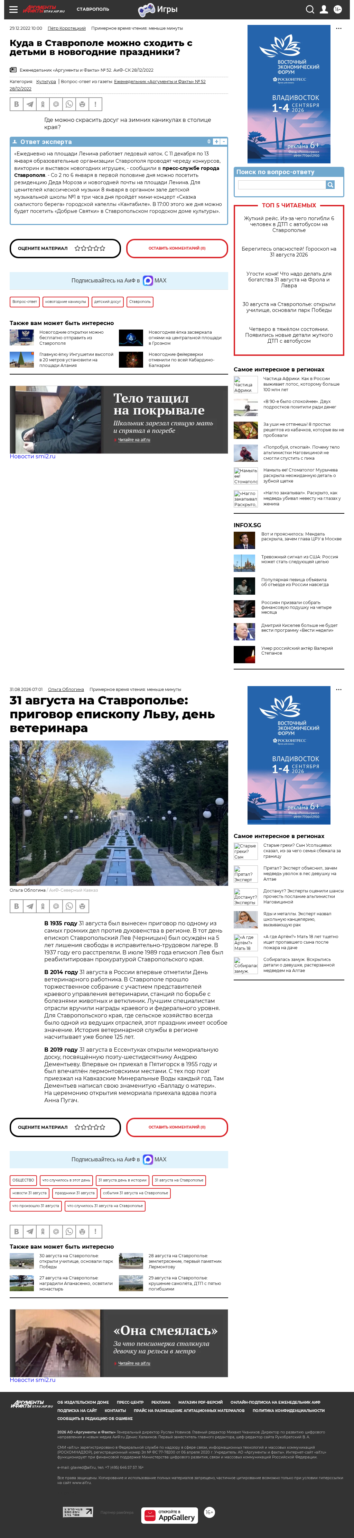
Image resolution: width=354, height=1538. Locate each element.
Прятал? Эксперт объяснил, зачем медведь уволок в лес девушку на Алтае (300, 873)
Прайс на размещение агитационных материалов (189, 1411)
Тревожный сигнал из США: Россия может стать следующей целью (299, 559)
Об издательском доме (83, 1402)
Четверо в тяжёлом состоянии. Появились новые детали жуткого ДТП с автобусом (289, 335)
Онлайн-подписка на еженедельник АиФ (275, 1402)
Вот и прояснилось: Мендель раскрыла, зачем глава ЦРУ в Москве (301, 536)
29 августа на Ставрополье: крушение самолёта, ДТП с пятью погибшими (185, 1283)
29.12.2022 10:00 (26, 28)
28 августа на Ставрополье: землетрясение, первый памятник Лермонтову (185, 1261)
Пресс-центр (130, 1402)
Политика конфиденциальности (289, 1411)
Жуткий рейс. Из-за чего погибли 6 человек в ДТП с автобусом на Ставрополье (289, 224)
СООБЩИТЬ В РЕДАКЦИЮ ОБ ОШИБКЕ (95, 1418)
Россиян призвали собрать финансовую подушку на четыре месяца (296, 607)
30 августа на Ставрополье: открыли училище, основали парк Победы (289, 307)
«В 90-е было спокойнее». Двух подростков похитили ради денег (299, 404)
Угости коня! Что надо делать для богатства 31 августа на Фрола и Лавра (289, 280)
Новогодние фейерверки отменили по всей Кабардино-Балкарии (182, 360)
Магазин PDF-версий (200, 1402)
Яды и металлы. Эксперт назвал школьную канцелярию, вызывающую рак (297, 919)
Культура (46, 81)
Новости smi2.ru (33, 456)
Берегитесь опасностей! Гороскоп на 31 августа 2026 (289, 252)
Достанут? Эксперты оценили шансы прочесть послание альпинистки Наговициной (303, 896)
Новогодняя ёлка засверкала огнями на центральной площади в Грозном (185, 338)
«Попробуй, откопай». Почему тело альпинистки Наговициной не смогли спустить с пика (301, 452)
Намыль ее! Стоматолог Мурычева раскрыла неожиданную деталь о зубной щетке (300, 475)
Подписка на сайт (77, 1411)
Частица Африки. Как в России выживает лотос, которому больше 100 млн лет (301, 384)
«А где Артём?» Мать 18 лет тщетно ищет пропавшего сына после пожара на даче (300, 942)
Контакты (115, 1411)
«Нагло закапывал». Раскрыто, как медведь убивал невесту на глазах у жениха (302, 498)
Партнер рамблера (117, 1512)
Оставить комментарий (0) (177, 248)
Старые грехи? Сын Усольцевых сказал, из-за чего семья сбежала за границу (302, 851)
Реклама (160, 1402)
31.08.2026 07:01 (26, 689)
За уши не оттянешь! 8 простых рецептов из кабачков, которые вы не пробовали (303, 430)
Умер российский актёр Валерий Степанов (297, 651)
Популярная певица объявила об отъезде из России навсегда (295, 582)
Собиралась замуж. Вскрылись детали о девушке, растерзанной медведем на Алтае (299, 965)
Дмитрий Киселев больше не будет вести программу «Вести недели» (299, 628)
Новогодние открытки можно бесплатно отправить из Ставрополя (71, 338)
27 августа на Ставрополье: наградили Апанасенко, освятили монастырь (76, 1283)
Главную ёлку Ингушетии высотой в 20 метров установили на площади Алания (76, 360)
